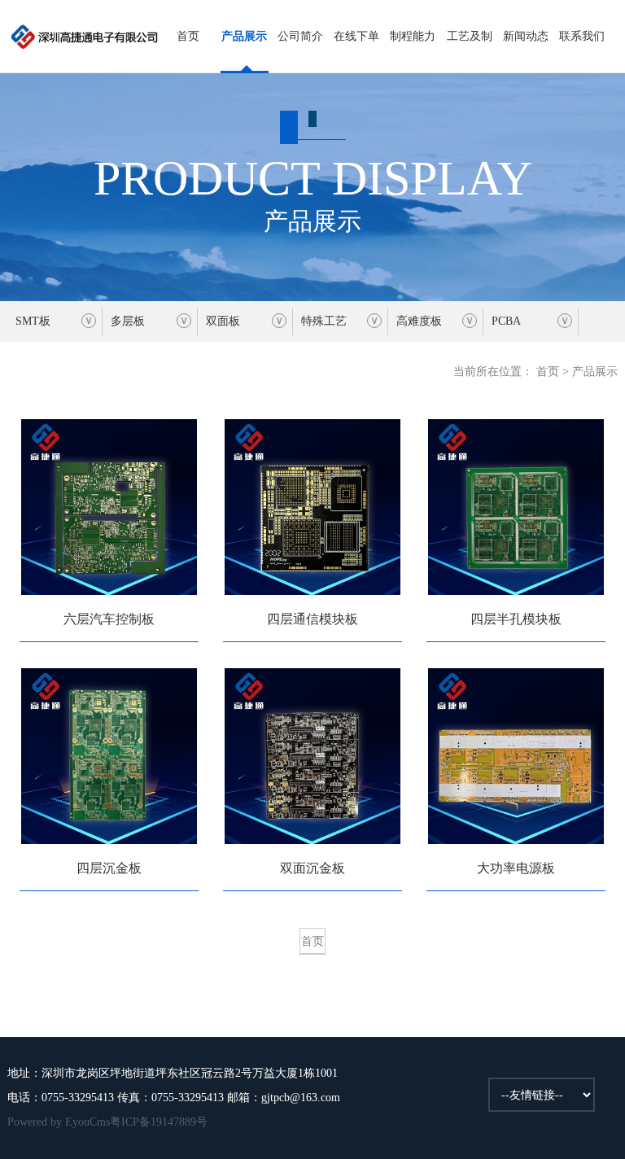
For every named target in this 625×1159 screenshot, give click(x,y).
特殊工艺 (324, 321)
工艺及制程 (469, 51)
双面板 (223, 321)
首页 (188, 36)
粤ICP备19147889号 (159, 1122)
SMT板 (32, 321)
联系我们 (582, 36)
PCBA (506, 321)
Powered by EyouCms (58, 1122)
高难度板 (419, 321)
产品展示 (244, 36)
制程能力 (412, 36)
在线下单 (356, 36)
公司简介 (300, 36)
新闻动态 (526, 36)
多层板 (128, 321)
